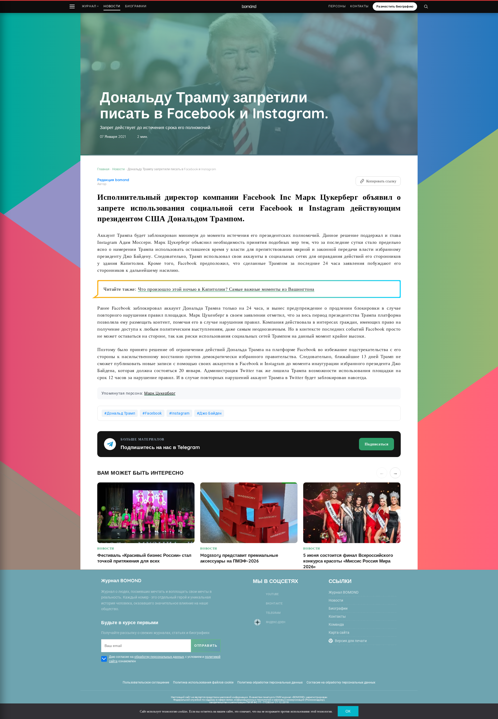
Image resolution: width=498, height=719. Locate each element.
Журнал (90, 6)
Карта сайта (339, 632)
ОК (347, 711)
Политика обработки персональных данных (270, 682)
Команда (336, 624)
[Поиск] (426, 6)
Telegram (273, 613)
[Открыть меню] (72, 6)
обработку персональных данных (159, 657)
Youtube (272, 594)
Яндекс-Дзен (275, 622)
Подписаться (376, 444)
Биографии (135, 6)
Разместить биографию (394, 6)
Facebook (153, 413)
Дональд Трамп (121, 413)
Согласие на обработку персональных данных (341, 682)
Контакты (359, 6)
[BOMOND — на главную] (249, 6)
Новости (118, 169)
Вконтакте (274, 603)
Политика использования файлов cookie (203, 682)
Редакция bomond (113, 180)
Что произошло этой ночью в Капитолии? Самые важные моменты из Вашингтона (226, 289)
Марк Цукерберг (159, 393)
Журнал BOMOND (343, 592)
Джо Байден (210, 413)
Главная (103, 169)
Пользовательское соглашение (146, 682)
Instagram (180, 413)
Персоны (336, 6)
